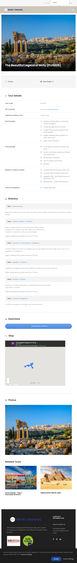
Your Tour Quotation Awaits (49, 109)
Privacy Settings (68, 559)
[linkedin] (48, 3)
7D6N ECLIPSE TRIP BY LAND (50, 493)
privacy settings (26, 554)
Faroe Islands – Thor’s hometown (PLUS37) (13, 494)
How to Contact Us (59, 524)
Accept (56, 559)
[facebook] (45, 3)
